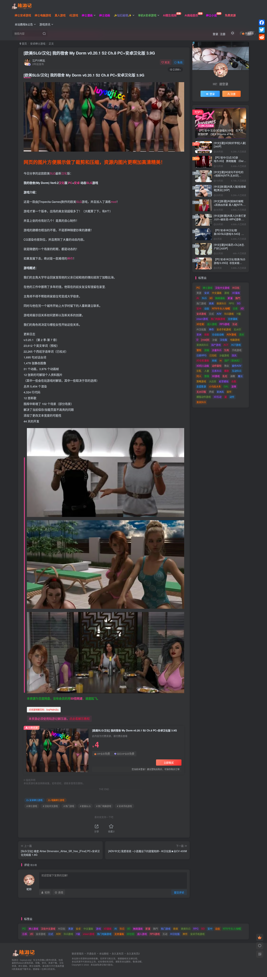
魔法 (240, 376)
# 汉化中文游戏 (50, 806)
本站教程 (104, 953)
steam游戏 (202, 318)
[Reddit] (261, 37)
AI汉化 (235, 287)
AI (198, 298)
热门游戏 (201, 303)
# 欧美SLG (85, 806)
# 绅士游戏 (32, 806)
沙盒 (214, 339)
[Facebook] (261, 22)
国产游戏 (216, 344)
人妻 (206, 370)
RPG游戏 (224, 324)
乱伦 (225, 376)
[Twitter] (261, 29)
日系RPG (201, 355)
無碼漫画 (220, 298)
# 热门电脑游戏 (103, 806)
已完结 (213, 355)
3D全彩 (200, 324)
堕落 (206, 376)
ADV (219, 313)
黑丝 (241, 334)
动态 (206, 308)
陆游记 (100, 964)
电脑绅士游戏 (57, 800)
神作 (70, 258)
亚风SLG (201, 402)
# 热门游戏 (69, 806)
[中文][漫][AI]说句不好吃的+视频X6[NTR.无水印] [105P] (228, 175)
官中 (199, 308)
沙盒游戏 (224, 355)
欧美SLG (221, 303)
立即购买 (169, 762)
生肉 (226, 350)
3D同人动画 (203, 365)
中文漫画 (216, 292)
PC (70, 183)
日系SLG (216, 370)
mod (113, 202)
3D (210, 298)
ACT (226, 344)
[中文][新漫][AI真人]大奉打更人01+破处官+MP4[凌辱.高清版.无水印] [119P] (230, 219)
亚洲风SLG (202, 344)
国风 (234, 355)
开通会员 (249, 33)
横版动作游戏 (204, 396)
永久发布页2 (133, 953)
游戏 (226, 292)
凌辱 (233, 386)
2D (242, 308)
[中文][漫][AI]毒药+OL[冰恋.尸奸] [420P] (229, 246)
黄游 (199, 292)
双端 (206, 350)
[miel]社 (205, 339)
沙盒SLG (216, 350)
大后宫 (212, 381)
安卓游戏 (201, 313)
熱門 (237, 298)
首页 (24, 43)
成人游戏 (212, 324)
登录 (215, 34)
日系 (235, 308)
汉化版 (223, 339)
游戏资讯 (44, 24)
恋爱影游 (201, 386)
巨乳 (199, 370)
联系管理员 (78, 953)
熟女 (226, 365)
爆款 (226, 370)
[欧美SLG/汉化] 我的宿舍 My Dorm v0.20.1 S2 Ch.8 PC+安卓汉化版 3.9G (89, 53)
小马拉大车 (215, 386)
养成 (211, 391)
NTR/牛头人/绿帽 (221, 308)
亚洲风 (220, 391)
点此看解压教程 (79, 719)
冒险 (199, 350)
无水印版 (201, 391)
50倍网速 (76, 698)
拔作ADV (236, 365)
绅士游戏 (207, 287)
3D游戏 (216, 376)
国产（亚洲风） (232, 360)
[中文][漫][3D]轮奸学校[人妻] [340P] (230, 144)
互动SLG (236, 370)
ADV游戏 (231, 334)
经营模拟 (223, 381)
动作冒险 (216, 365)
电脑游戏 (235, 339)
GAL (226, 386)
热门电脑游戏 (218, 318)
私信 (180, 62)
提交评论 (179, 892)
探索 (206, 334)
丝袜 (214, 360)
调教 (232, 376)
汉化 (64, 173)
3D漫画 (236, 292)
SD (238, 303)
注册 (222, 34)
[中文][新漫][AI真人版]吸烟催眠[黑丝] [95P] (230, 188)
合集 (233, 381)
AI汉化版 (201, 329)
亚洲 (199, 334)
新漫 (230, 298)
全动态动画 (218, 334)
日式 (211, 313)
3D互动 (217, 396)
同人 (199, 376)
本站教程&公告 (24, 24)
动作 (232, 396)
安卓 (77, 183)
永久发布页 (118, 953)
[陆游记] (22, 5)
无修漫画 (232, 318)
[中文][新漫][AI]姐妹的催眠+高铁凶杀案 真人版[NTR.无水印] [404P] (230, 204)
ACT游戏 (236, 344)
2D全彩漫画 (203, 360)
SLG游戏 (229, 313)
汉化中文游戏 (222, 287)
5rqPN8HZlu (44, 709)
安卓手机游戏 (224, 329)
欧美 (211, 303)
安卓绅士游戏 (37, 43)
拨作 (229, 391)
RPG (231, 303)
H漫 (239, 313)
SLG (52, 173)
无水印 (237, 329)
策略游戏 (201, 381)
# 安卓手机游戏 (124, 806)
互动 (234, 324)
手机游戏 (236, 350)
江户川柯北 (38, 60)
